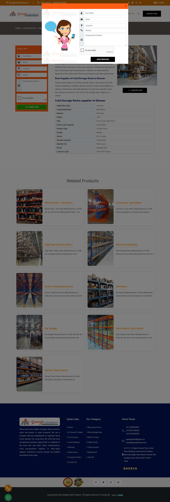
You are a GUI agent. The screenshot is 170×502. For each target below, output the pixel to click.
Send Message (103, 59)
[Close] (125, 6)
